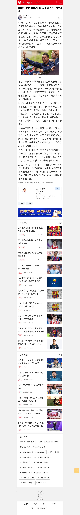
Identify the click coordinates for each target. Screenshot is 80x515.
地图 (26, 504)
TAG (35, 504)
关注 (58, 18)
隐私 (44, 504)
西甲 (38, 2)
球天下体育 (27, 2)
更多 (60, 223)
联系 (54, 504)
